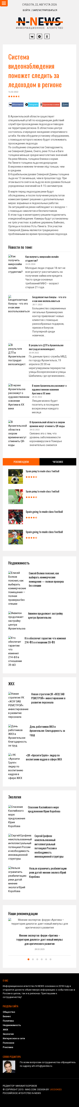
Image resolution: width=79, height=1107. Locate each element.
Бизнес (7, 1016)
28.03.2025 (39, 949)
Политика (8, 1020)
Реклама (8, 1047)
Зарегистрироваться (44, 10)
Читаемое (58, 462)
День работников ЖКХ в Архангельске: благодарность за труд (47, 730)
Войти (26, 10)
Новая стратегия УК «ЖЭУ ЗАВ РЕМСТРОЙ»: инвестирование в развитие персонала (48, 698)
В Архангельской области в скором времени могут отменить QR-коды (47, 424)
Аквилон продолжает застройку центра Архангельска (45, 615)
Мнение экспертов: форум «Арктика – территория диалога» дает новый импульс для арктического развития (39, 939)
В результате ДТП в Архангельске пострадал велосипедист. (46, 347)
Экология (8, 1034)
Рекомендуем (21, 462)
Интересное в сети (14, 1038)
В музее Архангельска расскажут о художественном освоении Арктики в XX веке (49, 389)
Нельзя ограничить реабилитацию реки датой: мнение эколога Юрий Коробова (48, 872)
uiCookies (56, 1089)
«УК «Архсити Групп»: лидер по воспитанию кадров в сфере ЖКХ (44, 757)
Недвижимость (12, 1025)
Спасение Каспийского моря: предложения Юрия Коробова (44, 809)
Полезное (8, 1042)
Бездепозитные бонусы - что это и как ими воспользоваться (49, 299)
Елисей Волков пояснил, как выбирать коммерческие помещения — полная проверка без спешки (46, 579)
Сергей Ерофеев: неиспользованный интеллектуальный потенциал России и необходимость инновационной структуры (49, 846)
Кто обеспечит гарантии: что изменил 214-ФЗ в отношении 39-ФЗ (45, 640)
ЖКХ (5, 1029)
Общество (9, 1012)
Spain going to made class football (42, 471)
